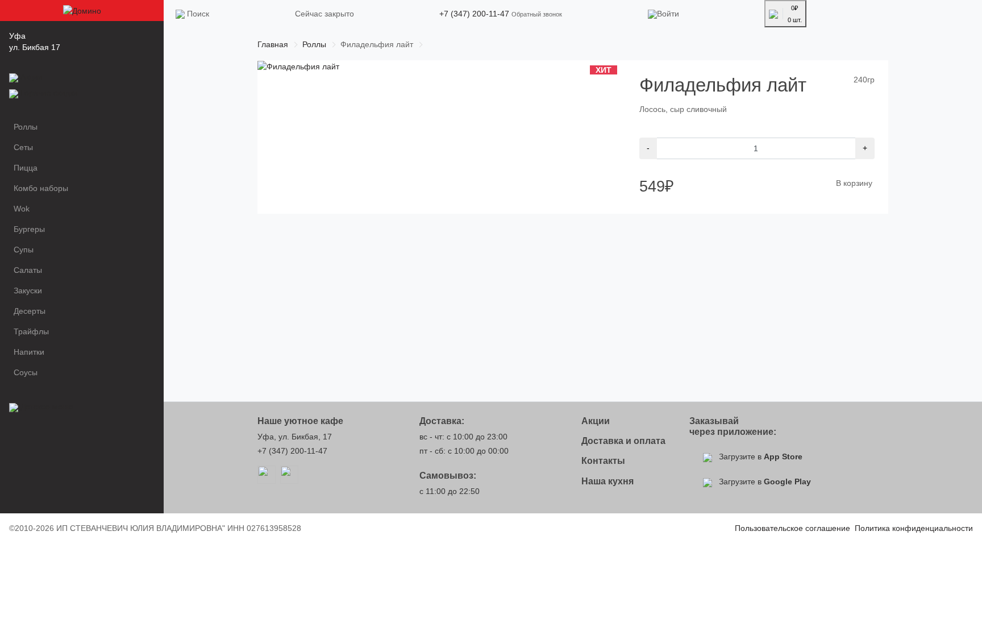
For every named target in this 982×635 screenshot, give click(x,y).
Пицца (26, 167)
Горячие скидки (49, 92)
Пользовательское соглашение (792, 528)
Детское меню (46, 406)
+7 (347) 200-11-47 (474, 13)
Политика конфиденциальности (914, 528)
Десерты (29, 311)
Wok (22, 208)
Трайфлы (31, 331)
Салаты (28, 270)
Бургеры (29, 229)
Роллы (26, 126)
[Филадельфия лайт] (298, 65)
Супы (24, 249)
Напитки (29, 351)
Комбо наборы (41, 188)
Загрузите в (759, 456)
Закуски (28, 290)
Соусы (26, 372)
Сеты (23, 147)
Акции (31, 76)
